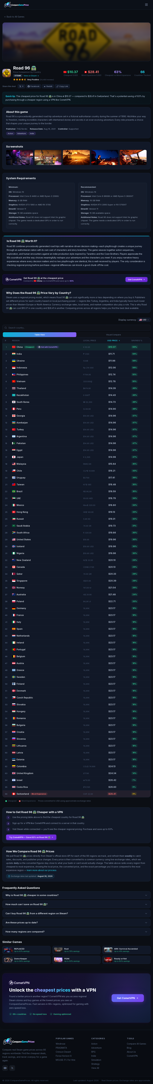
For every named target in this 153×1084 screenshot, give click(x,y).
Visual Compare (113, 334)
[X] (12, 1068)
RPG (93, 1052)
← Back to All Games (14, 16)
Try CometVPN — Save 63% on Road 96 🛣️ (29, 837)
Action (94, 1043)
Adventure (96, 1047)
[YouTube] (5, 1068)
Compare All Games (136, 1043)
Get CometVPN (126, 998)
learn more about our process (41, 870)
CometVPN (132, 1056)
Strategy (95, 1064)
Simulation (96, 1060)
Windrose (60, 1043)
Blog (129, 1047)
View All (95, 1068)
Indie (93, 1056)
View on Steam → (31, 76)
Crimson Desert (63, 1052)
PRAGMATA (61, 1047)
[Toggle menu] (146, 5)
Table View (40, 334)
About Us (131, 1052)
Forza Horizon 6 (64, 1056)
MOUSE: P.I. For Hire (65, 1060)
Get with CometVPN (49, 347)
